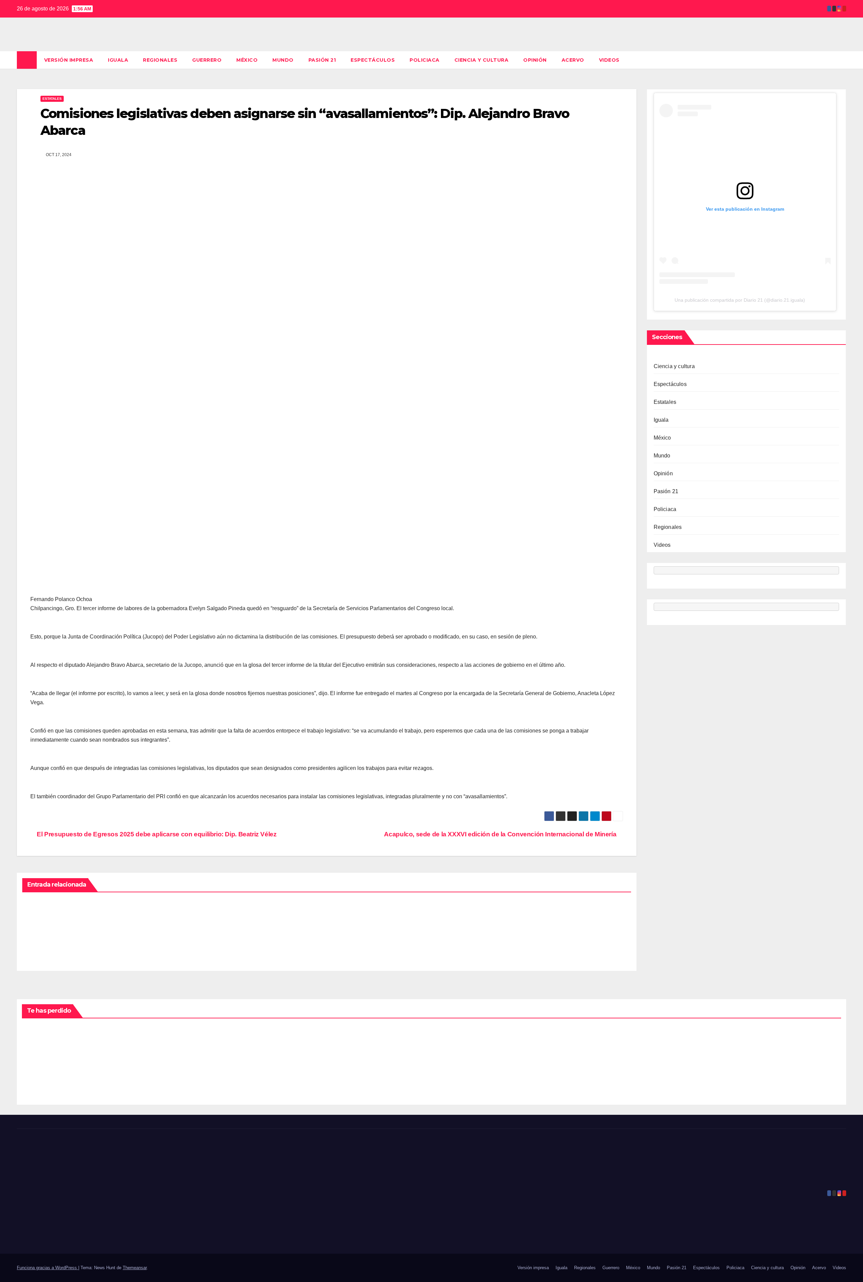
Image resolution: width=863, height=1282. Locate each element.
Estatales (52, 98)
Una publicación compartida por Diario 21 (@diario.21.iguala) (740, 300)
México (247, 60)
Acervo (573, 60)
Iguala (118, 60)
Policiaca (425, 60)
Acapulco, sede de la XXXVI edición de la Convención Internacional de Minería (501, 834)
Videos (609, 60)
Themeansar (135, 1267)
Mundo (283, 60)
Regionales (160, 60)
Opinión (535, 60)
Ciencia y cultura (481, 60)
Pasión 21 (322, 60)
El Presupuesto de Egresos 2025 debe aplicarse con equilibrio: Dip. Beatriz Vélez (156, 834)
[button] (841, 60)
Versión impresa (68, 60)
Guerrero (206, 60)
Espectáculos (373, 60)
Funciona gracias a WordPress (47, 1267)
